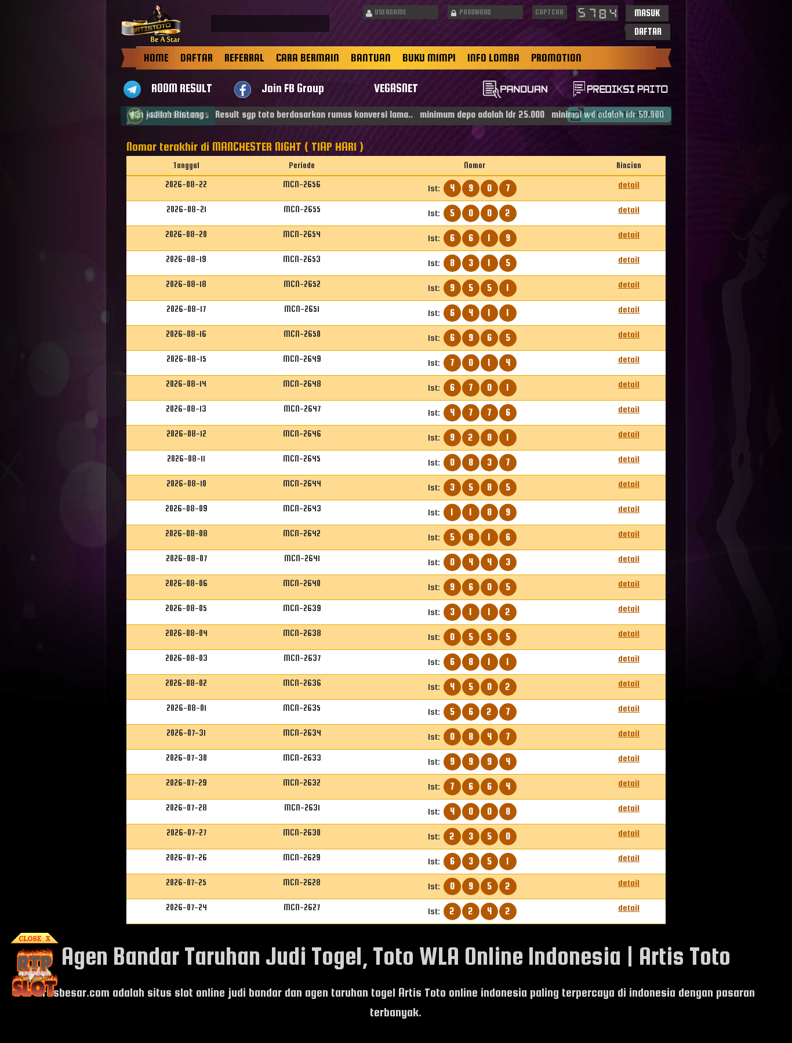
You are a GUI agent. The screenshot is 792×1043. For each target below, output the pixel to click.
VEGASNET (396, 88)
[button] (647, 13)
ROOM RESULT (181, 88)
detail (629, 185)
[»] (619, 114)
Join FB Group (292, 88)
